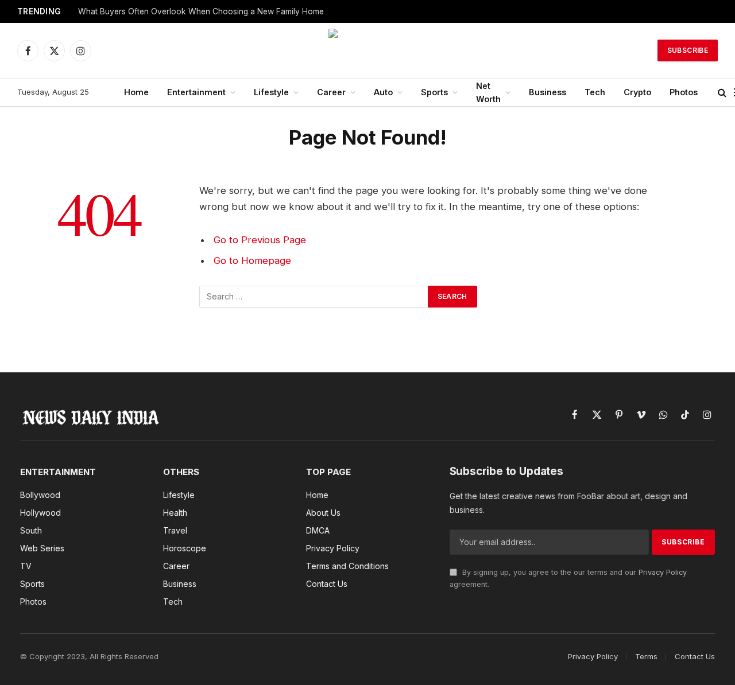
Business (547, 92)
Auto (383, 92)
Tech (595, 92)
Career (331, 92)
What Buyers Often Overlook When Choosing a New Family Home (201, 11)
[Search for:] (314, 297)
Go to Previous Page (260, 240)
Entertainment (196, 92)
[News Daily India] (367, 50)
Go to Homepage (252, 260)
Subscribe (687, 50)
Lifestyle (271, 92)
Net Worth (488, 92)
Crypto (637, 92)
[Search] (722, 93)
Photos (684, 92)
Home (136, 92)
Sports (434, 92)
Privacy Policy (663, 572)
